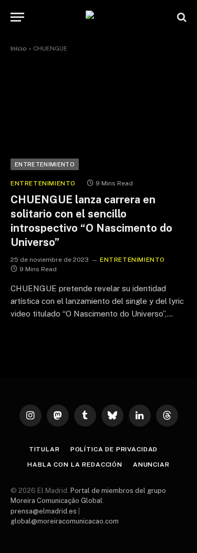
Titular (44, 449)
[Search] (180, 17)
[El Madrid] (99, 17)
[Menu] (17, 17)
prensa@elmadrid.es (44, 511)
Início (19, 48)
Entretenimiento (45, 164)
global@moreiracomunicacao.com (65, 521)
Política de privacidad (114, 449)
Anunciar (151, 464)
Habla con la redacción (74, 464)
